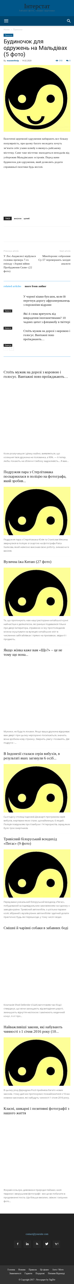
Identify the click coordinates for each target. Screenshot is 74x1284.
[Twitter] (46, 1244)
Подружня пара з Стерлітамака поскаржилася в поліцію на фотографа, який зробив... (35, 476)
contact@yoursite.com (37, 1234)
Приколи (17, 29)
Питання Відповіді (56, 1273)
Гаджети (28, 1273)
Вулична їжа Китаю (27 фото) (27, 562)
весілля (17, 218)
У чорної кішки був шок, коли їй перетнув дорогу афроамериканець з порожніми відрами (46, 300)
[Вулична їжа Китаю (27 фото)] (37, 592)
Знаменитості (15, 1273)
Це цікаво (44, 1269)
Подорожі (40, 1273)
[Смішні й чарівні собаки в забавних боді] (37, 967)
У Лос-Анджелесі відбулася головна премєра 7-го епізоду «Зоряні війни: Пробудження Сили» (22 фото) (20, 264)
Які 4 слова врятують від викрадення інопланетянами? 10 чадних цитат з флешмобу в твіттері (46, 318)
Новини (21, 1269)
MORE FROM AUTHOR (35, 286)
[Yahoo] (56, 1244)
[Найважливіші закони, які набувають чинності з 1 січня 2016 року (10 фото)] (37, 1061)
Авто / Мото (58, 1269)
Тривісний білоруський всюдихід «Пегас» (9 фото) (30, 841)
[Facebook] (17, 1244)
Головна (11, 1269)
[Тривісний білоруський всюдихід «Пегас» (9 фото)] (37, 873)
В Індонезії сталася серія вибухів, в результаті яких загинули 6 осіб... (32, 756)
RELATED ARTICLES (12, 286)
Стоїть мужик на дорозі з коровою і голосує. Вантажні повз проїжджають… (46, 335)
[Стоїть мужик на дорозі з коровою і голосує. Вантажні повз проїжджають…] (13, 338)
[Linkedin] (27, 1244)
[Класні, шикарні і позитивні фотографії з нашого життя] (37, 1152)
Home (7, 29)
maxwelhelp (13, 60)
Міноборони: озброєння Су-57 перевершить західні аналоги (54, 260)
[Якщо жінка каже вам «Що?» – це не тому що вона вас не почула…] (37, 693)
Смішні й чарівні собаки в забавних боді (36, 928)
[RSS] (37, 1244)
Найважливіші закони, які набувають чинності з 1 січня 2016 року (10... (33, 1029)
